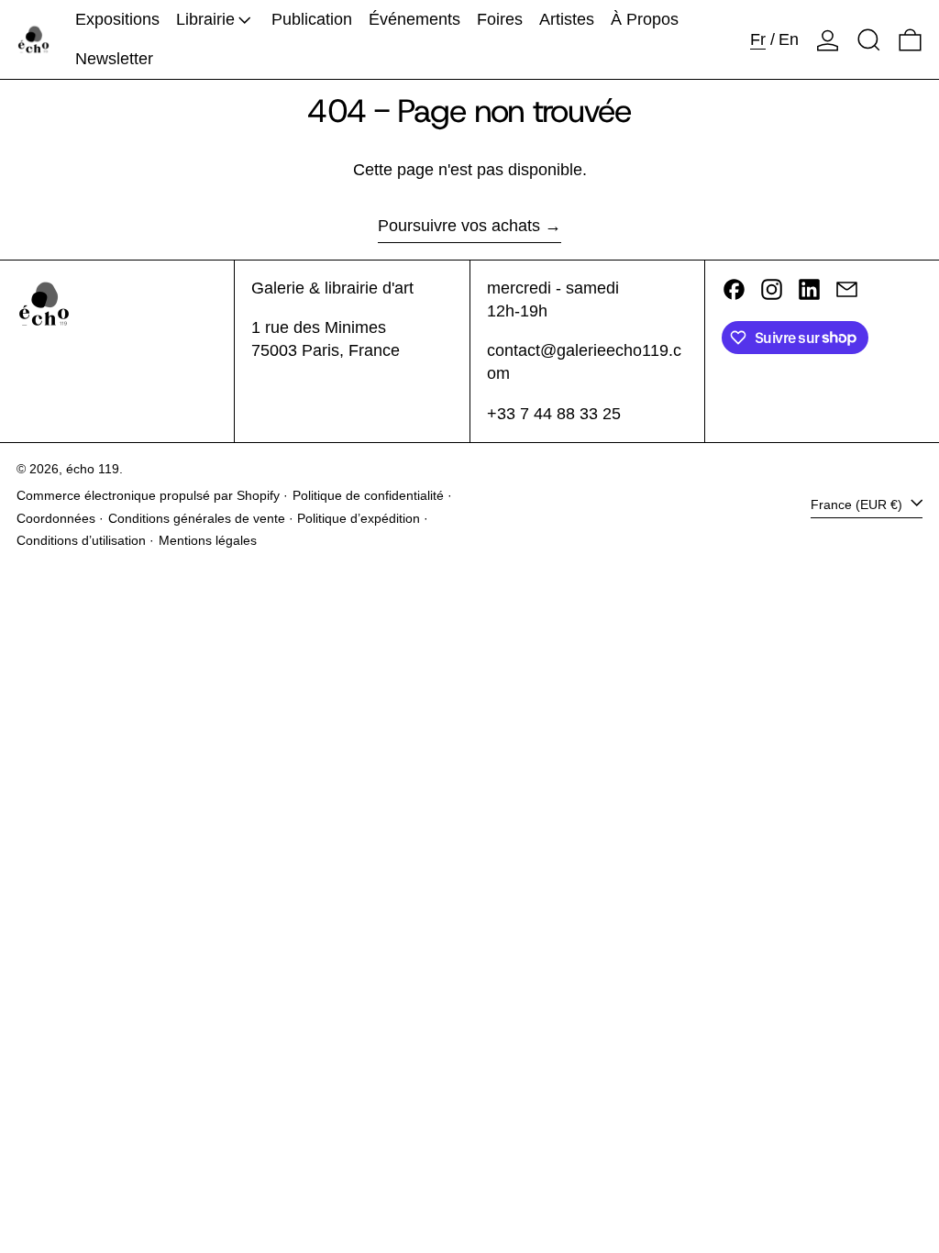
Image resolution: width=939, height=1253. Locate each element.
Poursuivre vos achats (459, 225)
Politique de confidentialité (368, 495)
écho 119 (92, 468)
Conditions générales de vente (196, 518)
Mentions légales (208, 540)
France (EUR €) (858, 504)
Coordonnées (56, 518)
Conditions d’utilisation (81, 540)
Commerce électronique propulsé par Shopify (148, 495)
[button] (868, 39)
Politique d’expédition (358, 518)
